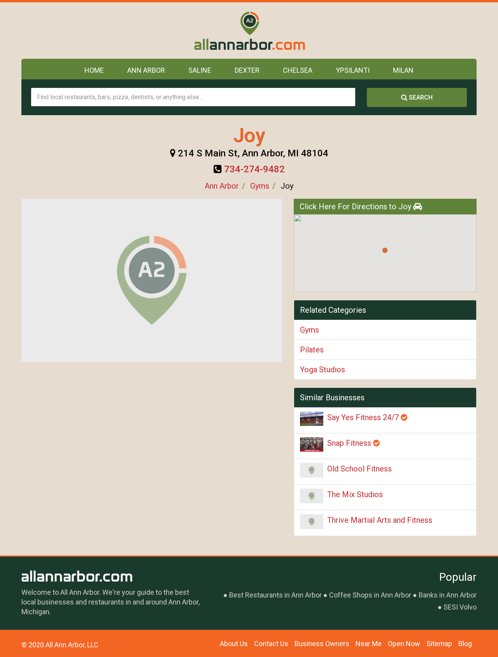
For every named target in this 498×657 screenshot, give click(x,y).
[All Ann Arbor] (249, 30)
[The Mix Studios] (311, 496)
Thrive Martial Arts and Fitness (379, 520)
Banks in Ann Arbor (448, 595)
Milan (403, 70)
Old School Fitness (359, 468)
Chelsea (297, 70)
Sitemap (439, 643)
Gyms (259, 186)
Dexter (247, 70)
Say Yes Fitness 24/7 (364, 417)
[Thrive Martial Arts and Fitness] (311, 521)
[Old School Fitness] (311, 470)
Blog (465, 643)
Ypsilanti (353, 70)
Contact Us (271, 643)
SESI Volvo (460, 607)
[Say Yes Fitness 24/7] (311, 419)
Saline (199, 70)
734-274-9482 (254, 169)
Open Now (404, 643)
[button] (385, 250)
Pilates (312, 349)
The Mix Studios (355, 494)
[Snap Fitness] (311, 444)
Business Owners (322, 643)
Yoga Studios (322, 369)
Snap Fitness (350, 443)
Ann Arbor (146, 70)
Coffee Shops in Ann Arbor (370, 595)
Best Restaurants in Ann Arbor (275, 595)
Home (94, 70)
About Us (234, 643)
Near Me (369, 643)
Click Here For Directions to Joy (356, 206)
